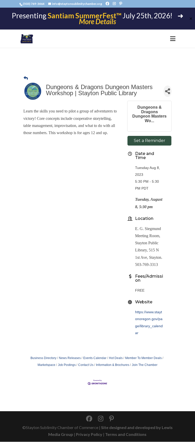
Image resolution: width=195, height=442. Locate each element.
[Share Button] (168, 91)
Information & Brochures (112, 365)
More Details (97, 21)
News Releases (70, 358)
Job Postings (67, 365)
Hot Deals (116, 358)
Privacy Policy (89, 434)
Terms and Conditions (126, 434)
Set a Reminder (149, 140)
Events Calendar (94, 358)
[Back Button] (26, 78)
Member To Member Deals (143, 358)
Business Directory (43, 358)
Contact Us (85, 365)
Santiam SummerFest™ (84, 15)
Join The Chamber (144, 365)
